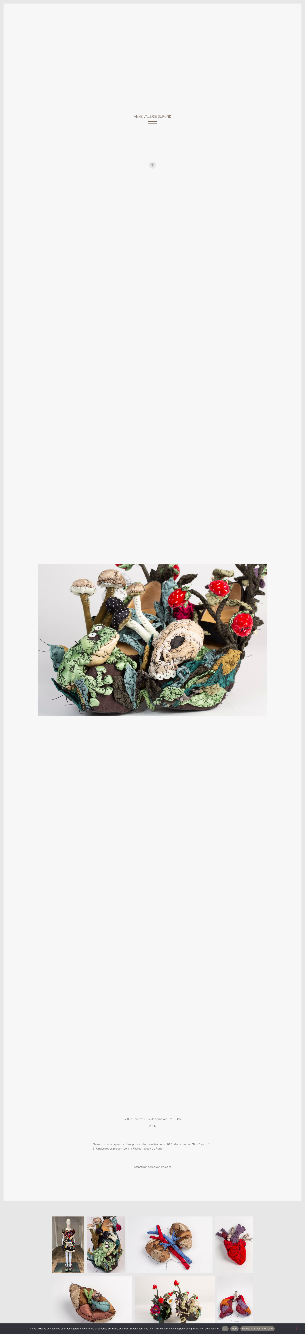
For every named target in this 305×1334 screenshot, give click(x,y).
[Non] (299, 1328)
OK (225, 1328)
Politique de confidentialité (257, 1328)
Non (234, 1328)
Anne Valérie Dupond (152, 116)
